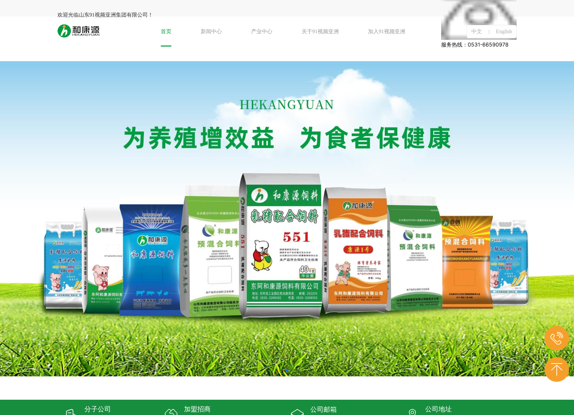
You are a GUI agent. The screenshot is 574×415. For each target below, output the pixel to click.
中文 (476, 31)
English (504, 31)
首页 (166, 31)
